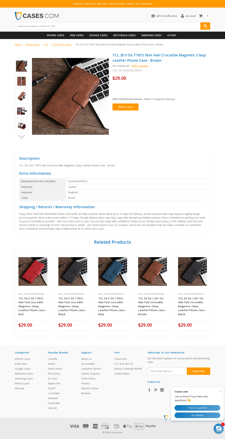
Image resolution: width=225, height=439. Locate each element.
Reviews (86, 393)
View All (52, 408)
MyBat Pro (54, 383)
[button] (219, 429)
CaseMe (52, 358)
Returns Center (89, 388)
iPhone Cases (55, 35)
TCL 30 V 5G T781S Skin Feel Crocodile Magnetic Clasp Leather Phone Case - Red (32, 306)
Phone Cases (22, 383)
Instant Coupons (90, 373)
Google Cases (98, 35)
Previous (21, 56)
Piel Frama (54, 373)
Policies (85, 383)
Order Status (88, 378)
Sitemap (19, 388)
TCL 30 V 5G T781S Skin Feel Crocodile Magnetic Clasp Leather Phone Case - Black (72, 306)
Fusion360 (54, 403)
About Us (86, 358)
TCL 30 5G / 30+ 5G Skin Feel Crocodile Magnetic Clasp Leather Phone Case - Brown (152, 306)
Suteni (51, 363)
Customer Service (91, 368)
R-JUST (52, 388)
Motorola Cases (124, 35)
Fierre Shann (55, 368)
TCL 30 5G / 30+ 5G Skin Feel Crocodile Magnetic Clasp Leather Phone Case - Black (192, 306)
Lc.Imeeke (54, 393)
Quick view (33, 271)
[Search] (205, 26)
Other (171, 35)
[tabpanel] (33, 292)
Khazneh (53, 398)
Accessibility (88, 363)
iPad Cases (76, 35)
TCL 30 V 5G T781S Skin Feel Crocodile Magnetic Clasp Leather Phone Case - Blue (112, 306)
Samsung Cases (151, 35)
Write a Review (139, 65)
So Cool (52, 378)
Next (21, 136)
